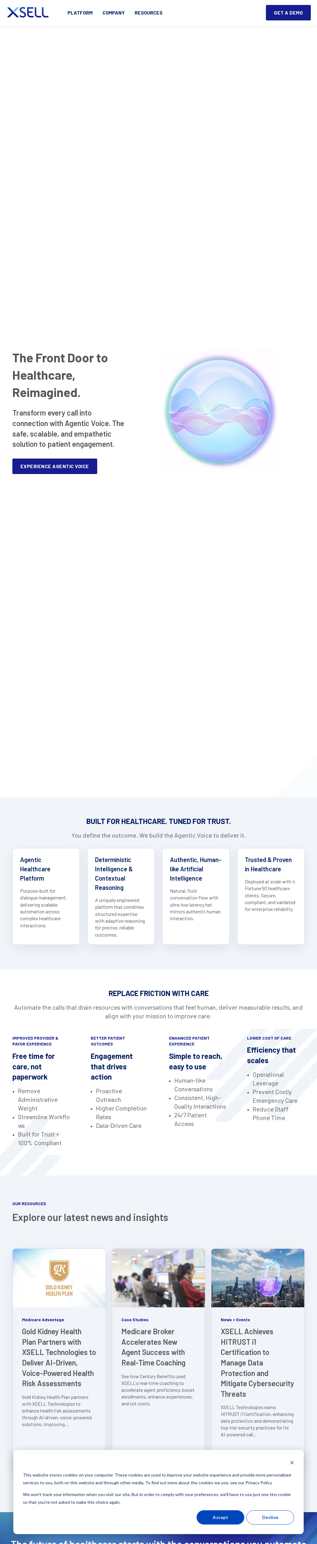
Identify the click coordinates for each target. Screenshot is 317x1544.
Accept (220, 1517)
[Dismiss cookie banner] (292, 1463)
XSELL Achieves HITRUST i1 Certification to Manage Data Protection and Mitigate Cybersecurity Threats (257, 1362)
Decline (270, 1517)
